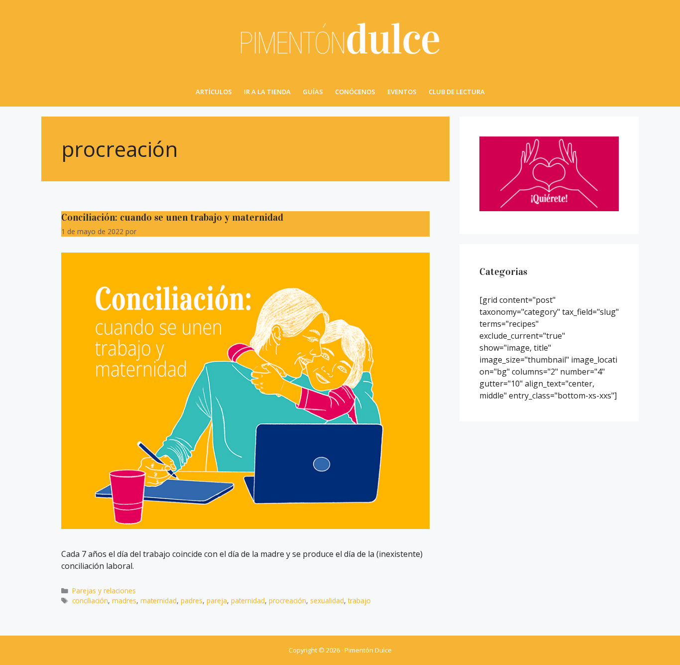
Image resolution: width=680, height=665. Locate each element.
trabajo (359, 600)
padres (192, 600)
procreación (287, 600)
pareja (217, 600)
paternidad (248, 600)
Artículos (214, 91)
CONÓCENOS (355, 91)
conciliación (90, 600)
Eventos (402, 91)
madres (124, 600)
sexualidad (327, 600)
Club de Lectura (457, 91)
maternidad (158, 600)
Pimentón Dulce (368, 650)
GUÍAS (313, 91)
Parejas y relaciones (104, 590)
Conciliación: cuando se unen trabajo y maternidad (172, 217)
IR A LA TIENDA (267, 91)
